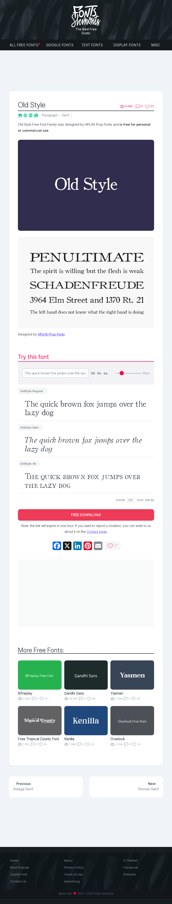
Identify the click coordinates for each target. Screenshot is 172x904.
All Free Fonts (24, 45)
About (68, 860)
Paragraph (50, 115)
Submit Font (18, 874)
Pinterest (129, 874)
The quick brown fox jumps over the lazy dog (85, 407)
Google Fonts (59, 45)
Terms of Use (73, 874)
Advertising (72, 881)
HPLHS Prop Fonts (51, 334)
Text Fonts (92, 45)
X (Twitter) (130, 860)
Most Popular (19, 867)
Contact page (97, 531)
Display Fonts (127, 45)
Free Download (86, 515)
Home (14, 860)
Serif (65, 115)
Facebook (130, 867)
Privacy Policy (74, 867)
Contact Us (18, 881)
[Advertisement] (90, 70)
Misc (156, 45)
